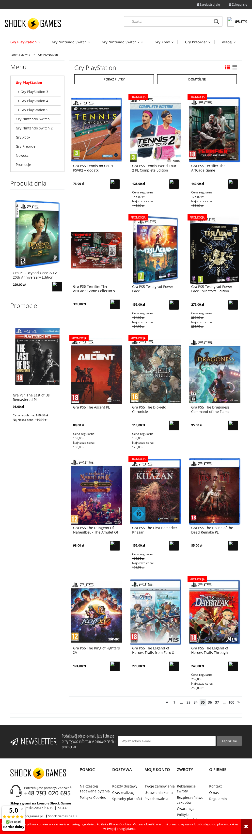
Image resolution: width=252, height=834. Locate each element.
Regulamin (218, 798)
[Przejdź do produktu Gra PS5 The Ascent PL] (96, 370)
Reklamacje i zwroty (187, 788)
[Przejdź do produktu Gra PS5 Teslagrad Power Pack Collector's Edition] (214, 250)
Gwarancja (185, 808)
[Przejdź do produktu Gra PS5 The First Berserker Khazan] (155, 491)
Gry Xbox (23, 137)
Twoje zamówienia (159, 786)
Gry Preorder (26, 146)
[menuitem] (27, 42)
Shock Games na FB (62, 816)
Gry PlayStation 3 (34, 91)
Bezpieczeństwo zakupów (190, 800)
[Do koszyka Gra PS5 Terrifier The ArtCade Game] (233, 184)
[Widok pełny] (234, 67)
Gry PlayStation (29, 82)
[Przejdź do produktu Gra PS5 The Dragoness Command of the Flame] (214, 370)
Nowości (23, 155)
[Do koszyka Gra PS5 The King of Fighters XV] (115, 666)
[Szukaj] (216, 21)
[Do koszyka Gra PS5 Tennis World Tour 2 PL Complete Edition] (174, 184)
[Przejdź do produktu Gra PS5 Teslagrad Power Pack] (155, 250)
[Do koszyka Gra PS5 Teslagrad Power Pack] (174, 305)
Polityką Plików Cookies (113, 824)
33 (188, 702)
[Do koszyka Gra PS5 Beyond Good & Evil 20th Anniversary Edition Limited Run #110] (57, 287)
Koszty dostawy (124, 786)
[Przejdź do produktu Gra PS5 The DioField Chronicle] (155, 370)
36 (210, 702)
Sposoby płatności (127, 798)
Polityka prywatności (187, 817)
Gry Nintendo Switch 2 (34, 128)
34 (196, 702)
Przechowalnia (156, 798)
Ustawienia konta (158, 792)
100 (231, 702)
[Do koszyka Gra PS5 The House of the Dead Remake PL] (233, 546)
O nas (214, 792)
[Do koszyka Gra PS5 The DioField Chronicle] (174, 425)
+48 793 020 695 (47, 793)
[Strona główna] (33, 23)
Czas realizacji (124, 792)
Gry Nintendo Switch (33, 119)
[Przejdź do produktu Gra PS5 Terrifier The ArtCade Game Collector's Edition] (96, 249)
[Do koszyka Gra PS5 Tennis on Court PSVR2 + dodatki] (115, 184)
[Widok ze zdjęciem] (227, 67)
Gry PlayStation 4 (34, 100)
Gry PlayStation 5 (34, 110)
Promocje (23, 164)
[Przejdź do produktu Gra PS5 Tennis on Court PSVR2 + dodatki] (96, 129)
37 (217, 702)
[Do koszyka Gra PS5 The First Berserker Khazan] (174, 546)
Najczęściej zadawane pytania (95, 788)
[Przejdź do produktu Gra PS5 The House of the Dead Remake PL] (214, 491)
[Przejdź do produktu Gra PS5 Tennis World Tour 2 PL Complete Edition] (155, 129)
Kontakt (215, 786)
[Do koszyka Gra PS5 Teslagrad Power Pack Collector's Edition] (233, 305)
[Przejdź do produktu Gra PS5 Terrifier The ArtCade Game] (214, 129)
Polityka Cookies (93, 797)
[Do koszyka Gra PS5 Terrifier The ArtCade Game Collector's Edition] (115, 304)
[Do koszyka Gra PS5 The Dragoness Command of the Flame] (233, 425)
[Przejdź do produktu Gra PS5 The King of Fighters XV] (96, 611)
